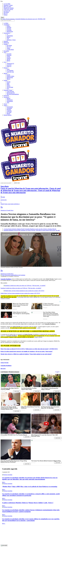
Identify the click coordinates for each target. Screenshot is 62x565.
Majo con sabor (7, 6)
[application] (31, 249)
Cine (8, 38)
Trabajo (8, 85)
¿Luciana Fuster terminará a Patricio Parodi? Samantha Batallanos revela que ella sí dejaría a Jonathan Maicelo (30, 229)
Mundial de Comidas (9, 8)
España (8, 74)
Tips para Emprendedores (13, 94)
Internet (8, 98)
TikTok (8, 59)
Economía (9, 30)
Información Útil (11, 92)
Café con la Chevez (8, 9)
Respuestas (6, 51)
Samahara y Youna (8, 5)
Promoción (6, 95)
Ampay (8, 48)
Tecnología (6, 97)
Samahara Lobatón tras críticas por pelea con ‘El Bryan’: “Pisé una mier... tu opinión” (21, 288)
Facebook (9, 53)
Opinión (6, 44)
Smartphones (10, 101)
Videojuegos (10, 99)
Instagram (9, 55)
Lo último (6, 23)
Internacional (10, 31)
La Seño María (10, 49)
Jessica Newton (4, 362)
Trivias (5, 104)
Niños (8, 84)
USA (5, 62)
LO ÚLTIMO (7, 3)
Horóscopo (6, 42)
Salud (8, 83)
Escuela (8, 81)
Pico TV (6, 13)
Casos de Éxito (10, 91)
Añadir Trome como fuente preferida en (10, 204)
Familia (5, 80)
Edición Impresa (7, 115)
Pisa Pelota (6, 12)
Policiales (9, 27)
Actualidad (6, 24)
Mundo (5, 73)
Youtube (9, 58)
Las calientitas (10, 70)
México (8, 78)
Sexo (8, 88)
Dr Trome (9, 112)
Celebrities (9, 111)
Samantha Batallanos (6, 365)
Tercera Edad (10, 87)
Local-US (9, 65)
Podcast (5, 14)
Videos (5, 105)
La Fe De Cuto (10, 72)
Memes (8, 60)
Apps (8, 102)
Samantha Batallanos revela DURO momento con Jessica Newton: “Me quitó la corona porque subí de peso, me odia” (32, 230)
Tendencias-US (10, 63)
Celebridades (10, 35)
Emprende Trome (8, 90)
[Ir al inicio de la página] (4, 545)
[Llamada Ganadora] (19, 149)
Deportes (6, 41)
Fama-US (9, 66)
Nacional (9, 28)
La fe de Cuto (7, 10)
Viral (5, 52)
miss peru (3, 368)
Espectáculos (7, 33)
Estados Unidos (10, 76)
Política (8, 26)
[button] (17, 183)
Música (8, 37)
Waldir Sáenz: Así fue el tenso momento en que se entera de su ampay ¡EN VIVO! (20, 293)
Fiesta (8, 69)
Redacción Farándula (20, 275)
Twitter (8, 56)
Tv (7, 34)
